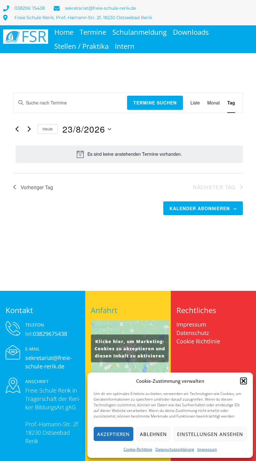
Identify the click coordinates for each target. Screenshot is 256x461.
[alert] (129, 154)
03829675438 (50, 333)
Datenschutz (192, 333)
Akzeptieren (113, 434)
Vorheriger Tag (37, 187)
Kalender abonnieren (200, 208)
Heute (47, 128)
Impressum (207, 449)
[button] (243, 381)
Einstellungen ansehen (210, 434)
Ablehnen (153, 434)
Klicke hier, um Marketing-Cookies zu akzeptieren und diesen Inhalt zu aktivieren (130, 348)
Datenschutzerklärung (174, 449)
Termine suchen (155, 102)
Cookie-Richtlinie (138, 449)
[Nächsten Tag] (29, 129)
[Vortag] (17, 129)
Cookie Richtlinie (198, 341)
